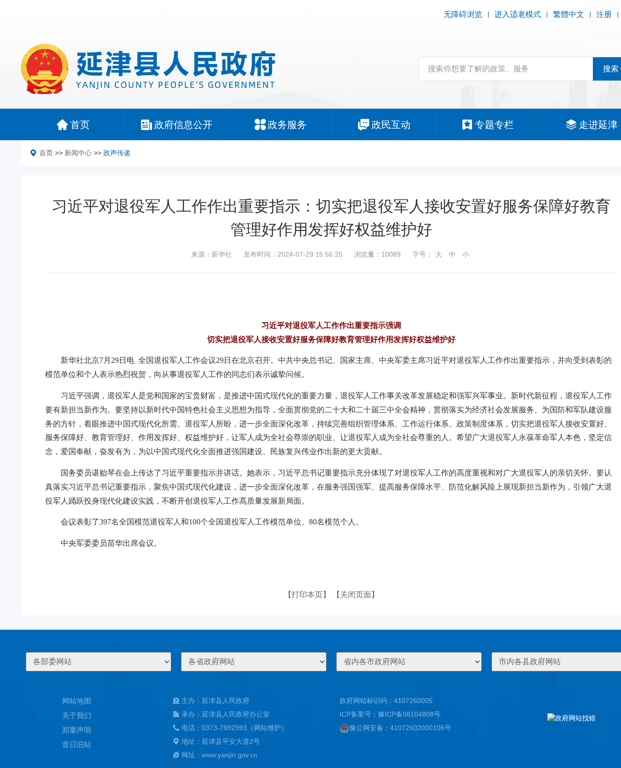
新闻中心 (78, 153)
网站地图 (76, 701)
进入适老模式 (517, 14)
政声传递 (117, 153)
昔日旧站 (76, 744)
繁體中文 (568, 14)
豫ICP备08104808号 (409, 714)
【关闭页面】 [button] (355, 594)
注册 (604, 14)
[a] (571, 727)
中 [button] (452, 254)
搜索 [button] (611, 69)
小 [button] (465, 254)
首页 (46, 153)
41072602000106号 (420, 728)
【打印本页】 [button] (307, 594)
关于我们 (76, 715)
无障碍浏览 (462, 14)
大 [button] (438, 254)
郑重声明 (76, 730)
